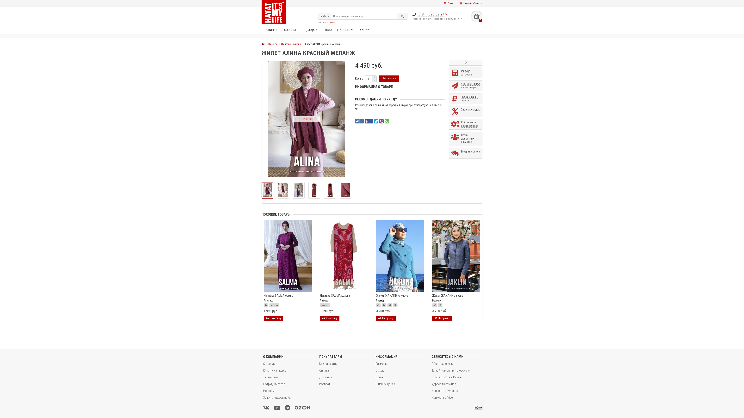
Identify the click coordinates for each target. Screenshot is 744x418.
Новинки (270, 30)
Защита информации (277, 397)
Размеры (381, 364)
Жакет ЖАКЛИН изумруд (392, 295)
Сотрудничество (274, 384)
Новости (269, 391)
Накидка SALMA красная (335, 295)
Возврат (324, 384)
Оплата (324, 370)
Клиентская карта (275, 370)
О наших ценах (385, 384)
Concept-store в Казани (447, 377)
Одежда (309, 30)
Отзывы (380, 377)
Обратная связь (442, 364)
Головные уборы (337, 30)
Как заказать (328, 364)
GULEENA (290, 30)
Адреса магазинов (444, 384)
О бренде (269, 364)
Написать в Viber (443, 397)
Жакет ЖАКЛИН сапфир (447, 295)
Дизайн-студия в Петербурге (451, 370)
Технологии (270, 377)
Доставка (325, 377)
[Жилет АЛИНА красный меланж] (267, 190)
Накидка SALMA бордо (278, 295)
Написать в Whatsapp (446, 391)
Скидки (380, 370)
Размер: (268, 300)
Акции (364, 30)
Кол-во (359, 78)
